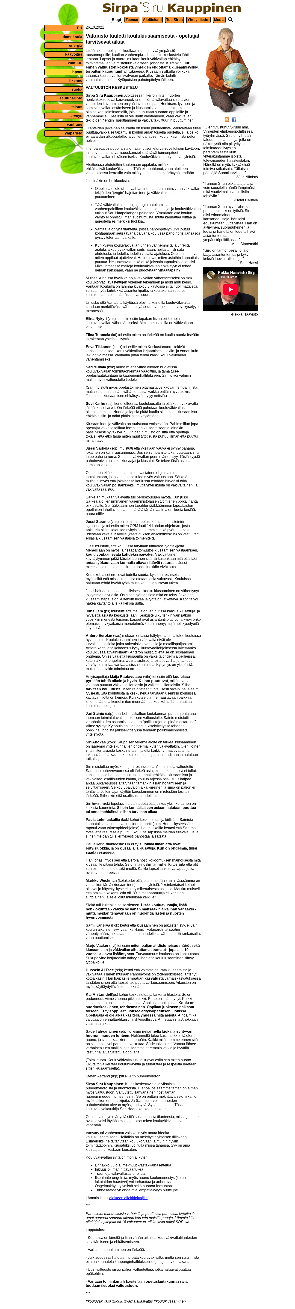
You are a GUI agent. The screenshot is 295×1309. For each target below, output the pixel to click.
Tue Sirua (174, 20)
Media (219, 20)
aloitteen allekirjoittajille (128, 1198)
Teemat (132, 20)
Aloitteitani (152, 20)
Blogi (116, 20)
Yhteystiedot (198, 20)
